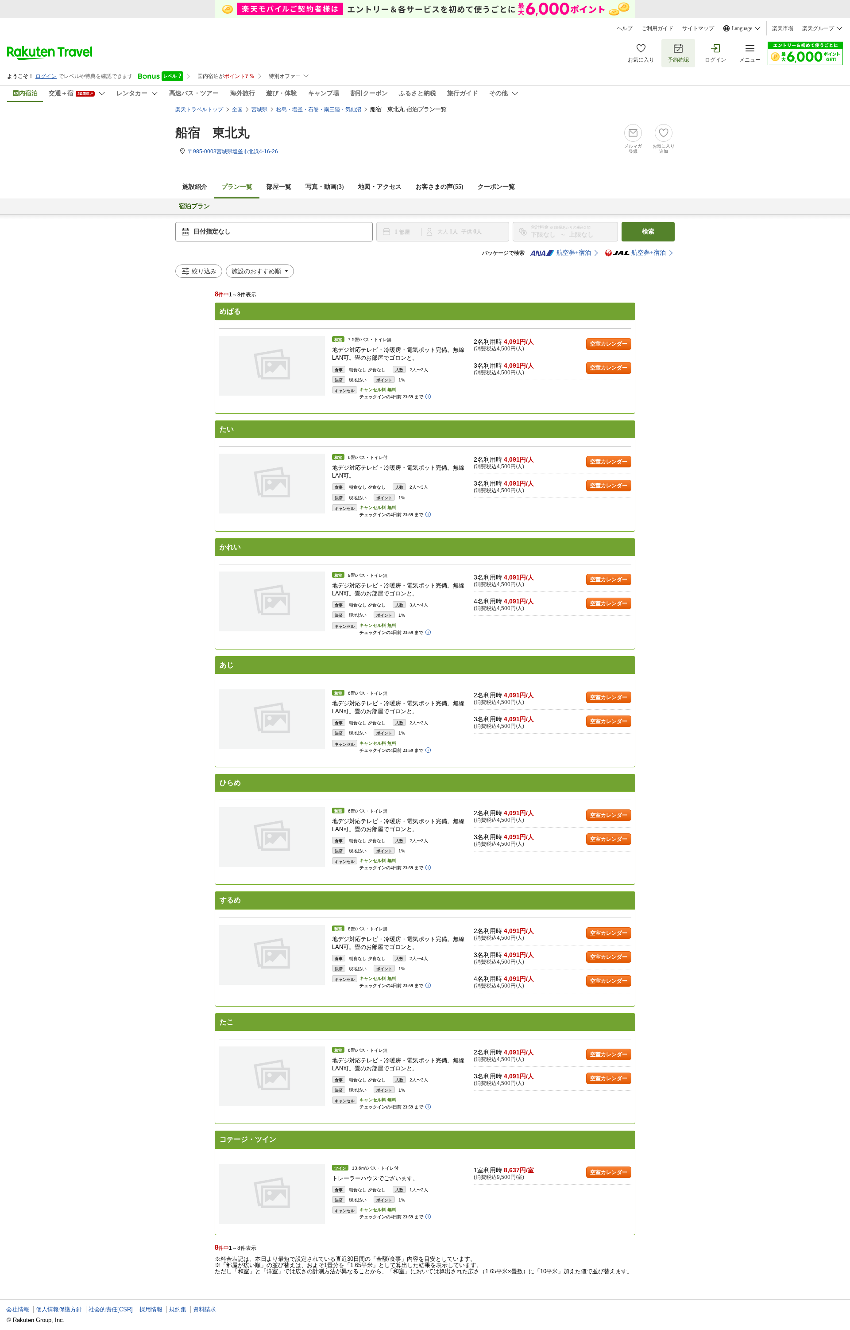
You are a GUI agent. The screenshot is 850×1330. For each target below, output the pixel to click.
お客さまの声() (440, 186)
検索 (648, 231)
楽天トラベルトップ (199, 109)
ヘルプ (625, 28)
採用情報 (150, 1309)
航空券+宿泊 (573, 252)
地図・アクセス (380, 186)
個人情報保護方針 (59, 1309)
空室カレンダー (608, 343)
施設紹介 (194, 186)
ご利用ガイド (657, 28)
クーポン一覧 (496, 186)
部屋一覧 (279, 186)
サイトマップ (698, 28)
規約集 (177, 1309)
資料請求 (204, 1309)
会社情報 (17, 1309)
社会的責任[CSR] (111, 1309)
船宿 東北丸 (212, 133)
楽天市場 (782, 28)
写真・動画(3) (324, 186)
